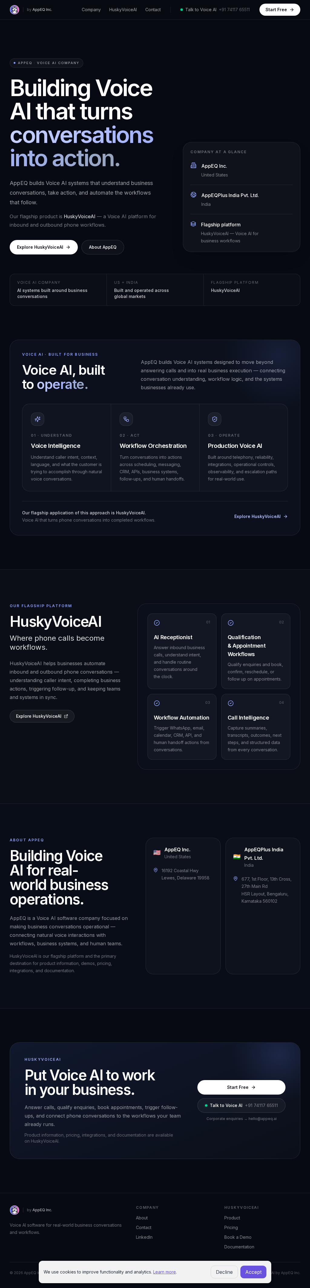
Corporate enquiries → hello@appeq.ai (241, 1118)
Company (91, 9)
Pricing (231, 1227)
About (142, 1217)
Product (232, 1217)
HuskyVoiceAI (123, 9)
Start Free (276, 9)
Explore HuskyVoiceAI (40, 247)
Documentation (239, 1246)
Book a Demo (238, 1237)
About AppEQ (103, 247)
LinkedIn (144, 1237)
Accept (253, 1272)
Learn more (164, 1271)
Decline (224, 1272)
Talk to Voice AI (244, 1105)
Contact (153, 9)
